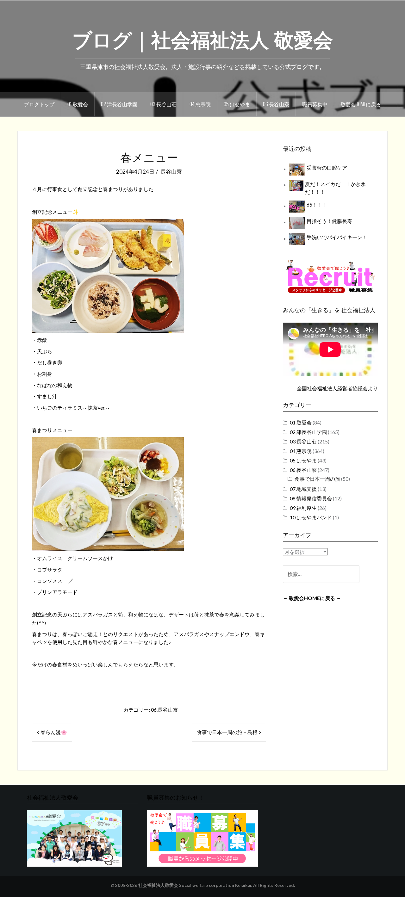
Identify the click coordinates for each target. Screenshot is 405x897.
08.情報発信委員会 (311, 498)
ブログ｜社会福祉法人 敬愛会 (202, 38)
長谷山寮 (171, 171)
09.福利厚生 (303, 508)
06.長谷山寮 (276, 104)
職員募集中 (314, 104)
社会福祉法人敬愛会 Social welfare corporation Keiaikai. (195, 885)
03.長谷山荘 (163, 104)
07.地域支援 (303, 489)
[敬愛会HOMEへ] (74, 838)
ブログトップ (39, 104)
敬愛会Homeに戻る (360, 104)
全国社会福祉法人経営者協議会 (332, 388)
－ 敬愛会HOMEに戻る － (312, 598)
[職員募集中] (330, 276)
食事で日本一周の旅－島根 (227, 732)
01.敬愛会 (77, 104)
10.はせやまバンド (311, 517)
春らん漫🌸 (53, 732)
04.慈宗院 (200, 104)
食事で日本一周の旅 (317, 479)
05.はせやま (237, 104)
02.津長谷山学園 (119, 104)
